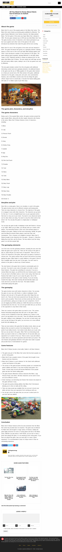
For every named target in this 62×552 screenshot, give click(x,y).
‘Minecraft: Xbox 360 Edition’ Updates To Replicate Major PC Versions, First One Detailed (8, 497)
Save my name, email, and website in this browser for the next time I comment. (20, 528)
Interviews (45, 55)
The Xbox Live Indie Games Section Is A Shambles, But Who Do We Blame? (34, 479)
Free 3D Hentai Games (47, 66)
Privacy (24, 545)
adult (44, 34)
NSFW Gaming (45, 67)
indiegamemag (12, 450)
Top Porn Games (21, 6)
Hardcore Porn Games (47, 65)
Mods (44, 45)
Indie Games (45, 41)
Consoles (5, 9)
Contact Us (39, 545)
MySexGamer (45, 71)
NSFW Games (45, 63)
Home (3, 6)
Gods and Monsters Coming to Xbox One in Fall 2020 (21, 496)
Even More (45, 53)
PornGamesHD (45, 72)
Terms (20, 545)
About (13, 6)
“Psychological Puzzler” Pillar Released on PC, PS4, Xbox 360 (21, 478)
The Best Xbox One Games (8, 478)
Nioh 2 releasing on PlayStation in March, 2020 (33, 496)
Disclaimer (34, 545)
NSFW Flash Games (47, 70)
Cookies (28, 545)
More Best (45, 51)
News (8, 6)
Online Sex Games (46, 69)
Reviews (44, 47)
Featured (45, 43)
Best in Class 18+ (46, 49)
